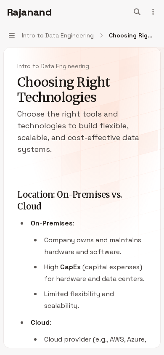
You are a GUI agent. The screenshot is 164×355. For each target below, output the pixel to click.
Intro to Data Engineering (53, 66)
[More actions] (153, 12)
